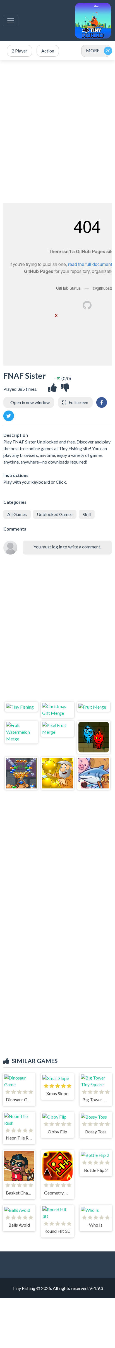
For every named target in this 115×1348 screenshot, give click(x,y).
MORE (92, 50)
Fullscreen (78, 402)
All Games (17, 514)
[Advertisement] (57, 131)
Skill (87, 514)
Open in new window (30, 402)
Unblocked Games (55, 514)
